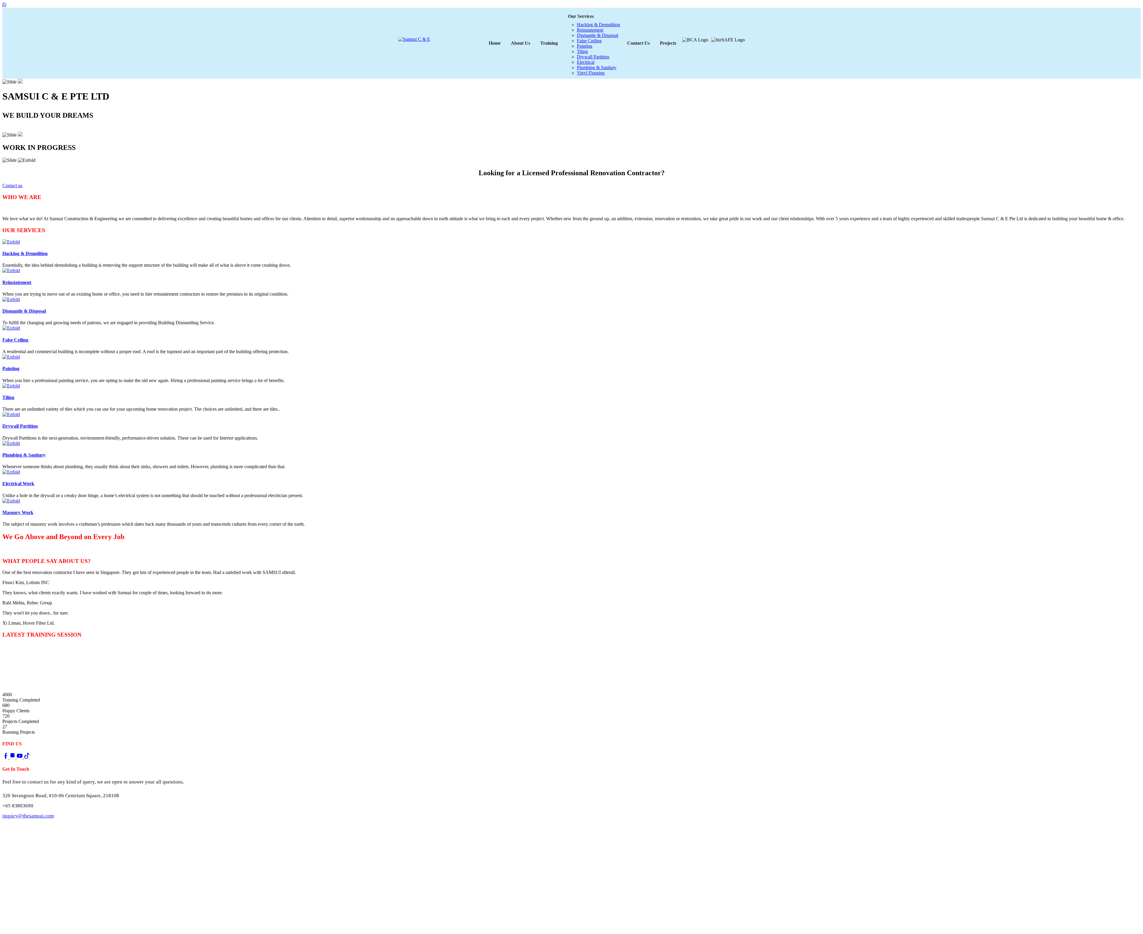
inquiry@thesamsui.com (28, 816)
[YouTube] (20, 757)
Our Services (581, 16)
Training (549, 43)
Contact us (14, 128)
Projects (668, 43)
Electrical (585, 62)
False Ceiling (589, 40)
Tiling (582, 51)
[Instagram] (13, 757)
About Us (520, 43)
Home (495, 43)
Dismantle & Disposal (597, 35)
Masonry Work (17, 512)
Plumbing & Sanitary (596, 67)
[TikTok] (27, 757)
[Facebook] (6, 757)
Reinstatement (590, 29)
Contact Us (638, 43)
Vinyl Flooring (591, 72)
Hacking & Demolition (598, 24)
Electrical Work (18, 483)
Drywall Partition (593, 56)
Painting (584, 46)
